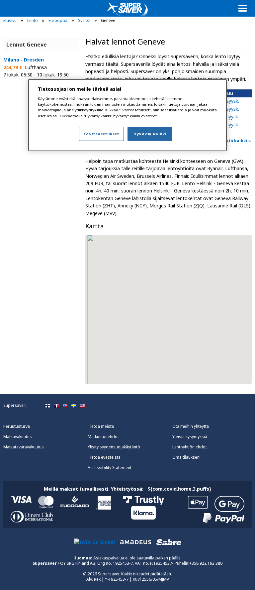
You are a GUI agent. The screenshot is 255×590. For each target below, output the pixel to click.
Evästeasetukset (101, 133)
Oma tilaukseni (186, 457)
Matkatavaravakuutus (23, 447)
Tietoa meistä (101, 426)
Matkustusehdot (103, 436)
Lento (32, 20)
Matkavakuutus (17, 436)
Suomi (47, 406)
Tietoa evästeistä (104, 457)
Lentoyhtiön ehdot (189, 447)
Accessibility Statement (109, 467)
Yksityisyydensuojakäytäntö (114, 447)
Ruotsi (73, 406)
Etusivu (10, 20)
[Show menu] (242, 8)
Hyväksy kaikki (149, 133)
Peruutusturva (16, 426)
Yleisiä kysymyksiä (189, 436)
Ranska (56, 406)
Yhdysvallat (82, 406)
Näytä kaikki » (235, 141)
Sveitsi (84, 20)
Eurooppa (57, 20)
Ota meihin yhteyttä (190, 426)
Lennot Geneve (26, 44)
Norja (65, 406)
